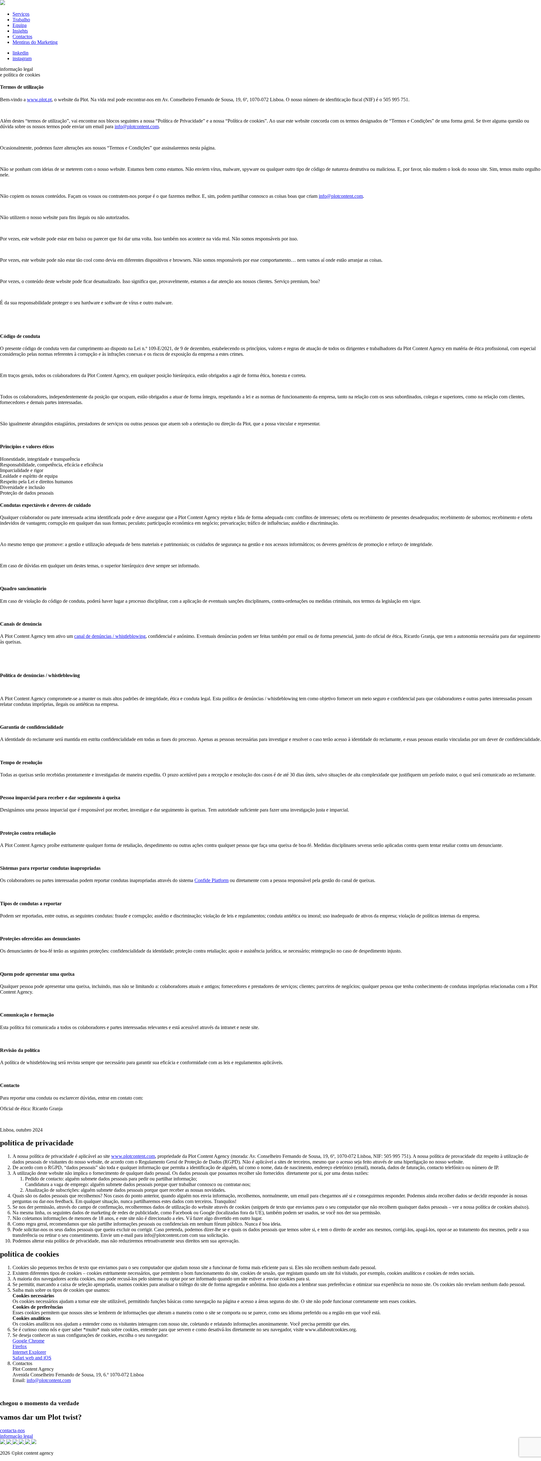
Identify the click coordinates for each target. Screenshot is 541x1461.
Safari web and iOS (32, 1357)
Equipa (20, 25)
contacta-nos (12, 1430)
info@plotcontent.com (49, 1380)
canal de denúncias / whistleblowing (110, 636)
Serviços (21, 14)
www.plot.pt (39, 99)
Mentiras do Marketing (35, 42)
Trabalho (21, 19)
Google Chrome (28, 1340)
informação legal (16, 1436)
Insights (20, 31)
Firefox (20, 1346)
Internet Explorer (29, 1352)
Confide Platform (211, 880)
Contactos (22, 36)
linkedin (20, 52)
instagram (22, 58)
